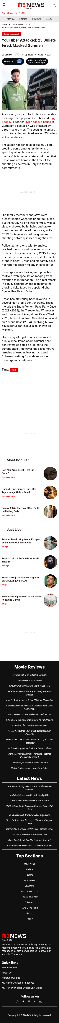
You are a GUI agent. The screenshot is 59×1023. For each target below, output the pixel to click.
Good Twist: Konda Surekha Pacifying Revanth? (29, 840)
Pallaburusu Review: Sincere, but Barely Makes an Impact (30, 693)
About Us (6, 972)
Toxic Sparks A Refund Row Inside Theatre (29, 800)
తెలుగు (49, 19)
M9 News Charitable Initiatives (18, 982)
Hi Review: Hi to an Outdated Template (30, 675)
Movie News (29, 864)
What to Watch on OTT (29, 891)
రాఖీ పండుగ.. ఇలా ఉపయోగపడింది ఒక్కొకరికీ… (29, 795)
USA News (29, 886)
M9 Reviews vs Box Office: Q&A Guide (22, 987)
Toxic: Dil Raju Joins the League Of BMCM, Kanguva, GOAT (29, 822)
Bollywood (29, 902)
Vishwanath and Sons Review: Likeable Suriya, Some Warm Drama (29, 707)
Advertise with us (11, 977)
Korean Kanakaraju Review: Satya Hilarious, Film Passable (29, 732)
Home (4, 24)
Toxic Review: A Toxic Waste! (30, 680)
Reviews (36, 19)
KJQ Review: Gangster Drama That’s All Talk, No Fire (29, 720)
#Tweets (21, 13)
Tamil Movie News (29, 908)
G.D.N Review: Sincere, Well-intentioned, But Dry (29, 714)
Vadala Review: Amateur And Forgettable (29, 768)
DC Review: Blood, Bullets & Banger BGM (29, 725)
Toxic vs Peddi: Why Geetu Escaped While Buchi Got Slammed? (29, 788)
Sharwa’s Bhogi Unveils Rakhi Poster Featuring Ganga (30, 829)
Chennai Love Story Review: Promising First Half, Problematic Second (29, 755)
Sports (29, 913)
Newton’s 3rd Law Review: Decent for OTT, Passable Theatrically (29, 741)
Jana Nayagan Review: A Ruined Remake (29, 762)
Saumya (9, 55)
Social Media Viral (19, 24)
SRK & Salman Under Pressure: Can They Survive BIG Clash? (29, 808)
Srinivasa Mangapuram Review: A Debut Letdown (29, 748)
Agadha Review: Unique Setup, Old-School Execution (29, 700)
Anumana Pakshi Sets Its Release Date (29, 834)
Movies (11, 19)
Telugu (30, 919)
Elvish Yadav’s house (38, 122)
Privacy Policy (9, 967)
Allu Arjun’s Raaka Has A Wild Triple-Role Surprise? (29, 845)
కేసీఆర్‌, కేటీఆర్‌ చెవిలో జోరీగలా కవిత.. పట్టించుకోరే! (29, 815)
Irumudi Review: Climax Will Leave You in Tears (29, 686)
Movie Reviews (29, 667)
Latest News (29, 778)
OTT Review (29, 880)
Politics (23, 19)
